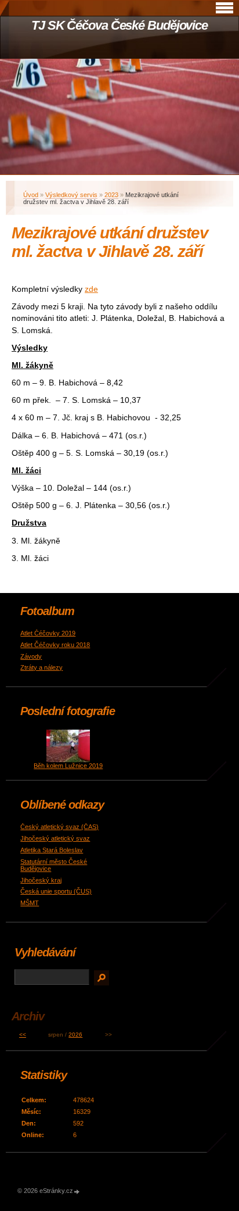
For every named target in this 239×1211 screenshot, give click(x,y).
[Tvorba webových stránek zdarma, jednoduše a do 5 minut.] (77, 1191)
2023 (111, 194)
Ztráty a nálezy (41, 667)
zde (91, 289)
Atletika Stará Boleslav (51, 849)
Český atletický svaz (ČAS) (59, 826)
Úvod (30, 194)
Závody (31, 656)
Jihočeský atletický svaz (55, 838)
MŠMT (29, 902)
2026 (75, 1034)
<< (22, 1034)
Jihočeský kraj (40, 880)
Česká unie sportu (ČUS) (56, 891)
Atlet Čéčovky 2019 (47, 633)
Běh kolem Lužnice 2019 (68, 765)
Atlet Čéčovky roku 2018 (55, 644)
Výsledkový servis (71, 194)
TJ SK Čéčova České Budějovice (119, 25)
